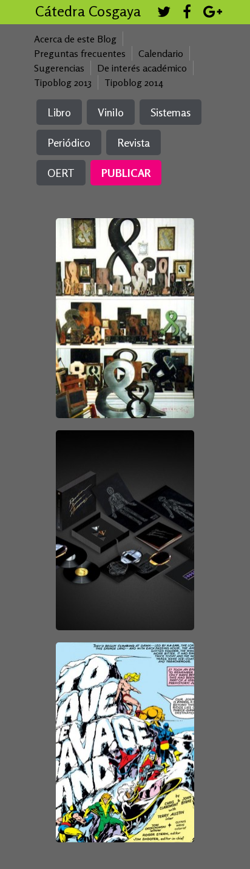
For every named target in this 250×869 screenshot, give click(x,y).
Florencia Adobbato (123, 707)
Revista (133, 142)
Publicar (125, 172)
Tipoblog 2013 (63, 82)
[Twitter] (164, 13)
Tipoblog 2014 (133, 82)
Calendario (160, 53)
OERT (61, 172)
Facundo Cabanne (124, 505)
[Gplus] (212, 13)
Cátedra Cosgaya (88, 11)
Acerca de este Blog (75, 39)
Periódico (68, 142)
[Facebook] (187, 13)
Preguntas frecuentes (80, 53)
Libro (59, 112)
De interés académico (142, 68)
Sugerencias (59, 68)
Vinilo (111, 112)
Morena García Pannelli (124, 277)
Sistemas (170, 112)
